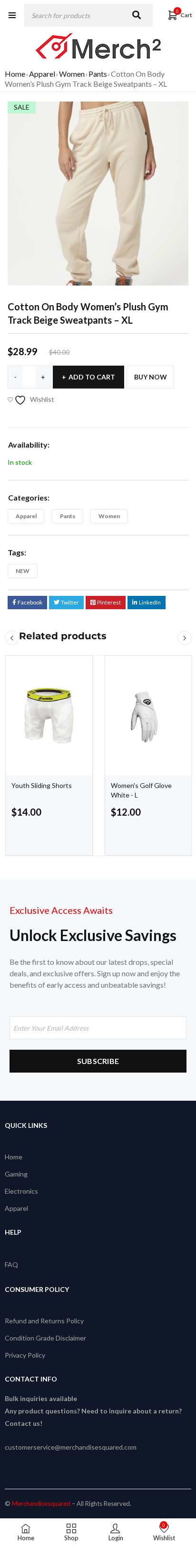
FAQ (11, 1264)
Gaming (16, 1174)
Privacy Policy (25, 1355)
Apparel (42, 73)
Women (72, 73)
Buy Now (150, 377)
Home (15, 73)
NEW (22, 570)
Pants (97, 73)
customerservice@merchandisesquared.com (71, 1447)
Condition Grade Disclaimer (45, 1338)
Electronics (21, 1191)
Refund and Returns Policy (44, 1321)
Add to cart (92, 377)
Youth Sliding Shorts (41, 785)
